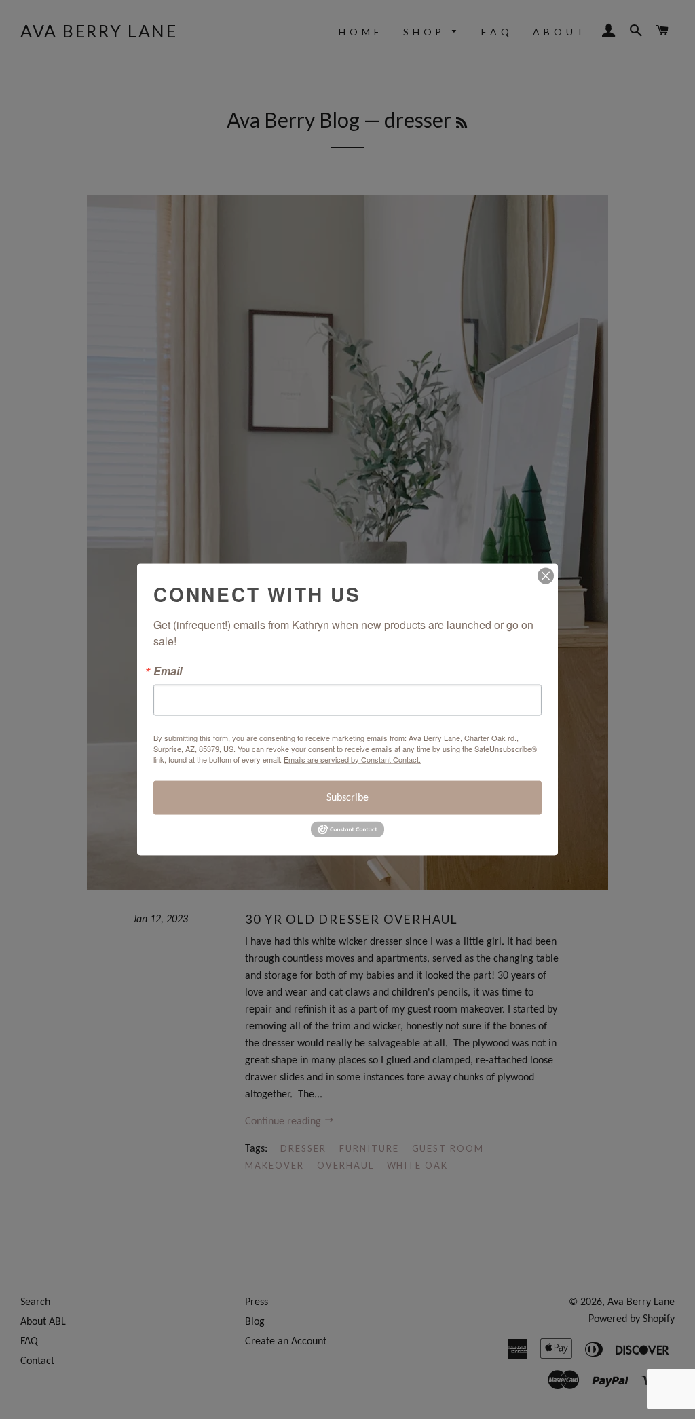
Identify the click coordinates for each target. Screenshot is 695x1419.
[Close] (546, 575)
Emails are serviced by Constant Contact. (352, 758)
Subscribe (347, 797)
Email (167, 670)
